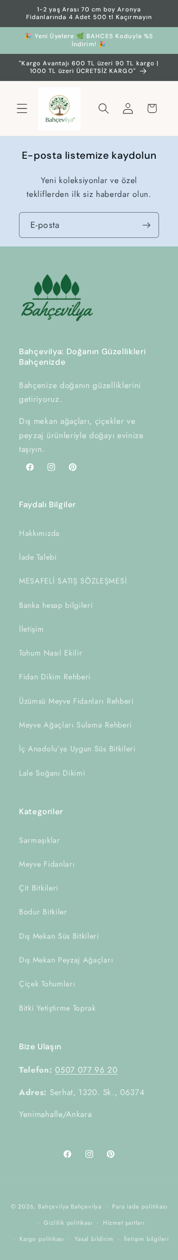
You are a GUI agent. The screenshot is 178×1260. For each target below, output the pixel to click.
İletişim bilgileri (146, 1238)
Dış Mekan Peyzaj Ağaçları (66, 959)
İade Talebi (38, 557)
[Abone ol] (146, 225)
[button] (22, 108)
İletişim (31, 629)
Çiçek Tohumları (47, 983)
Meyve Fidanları (47, 864)
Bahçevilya (53, 1206)
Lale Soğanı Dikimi (52, 773)
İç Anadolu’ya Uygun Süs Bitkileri (77, 748)
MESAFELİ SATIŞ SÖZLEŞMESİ (73, 580)
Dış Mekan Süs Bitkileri (59, 936)
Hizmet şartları (124, 1222)
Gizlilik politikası (68, 1222)
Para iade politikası (139, 1206)
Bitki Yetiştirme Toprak (57, 1008)
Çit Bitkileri (38, 887)
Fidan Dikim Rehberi (55, 676)
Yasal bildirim (94, 1238)
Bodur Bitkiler (43, 911)
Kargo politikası (41, 1238)
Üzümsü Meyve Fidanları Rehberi (76, 701)
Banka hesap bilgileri (56, 605)
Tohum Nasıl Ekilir (50, 652)
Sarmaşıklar (39, 840)
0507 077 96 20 (86, 1070)
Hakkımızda (39, 533)
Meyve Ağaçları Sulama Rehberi (75, 724)
